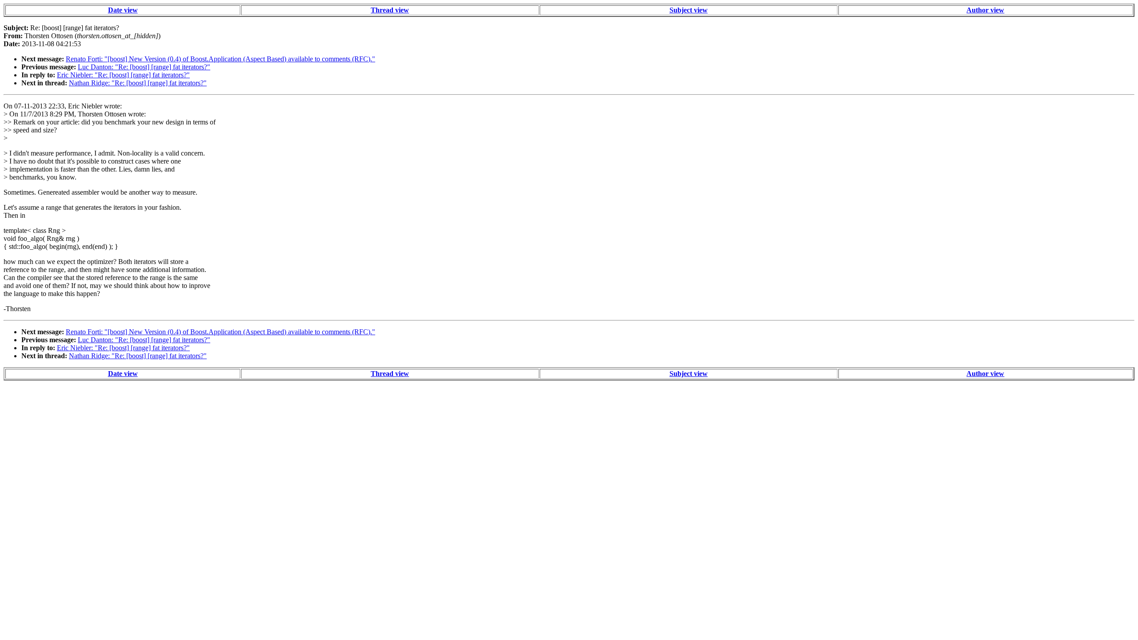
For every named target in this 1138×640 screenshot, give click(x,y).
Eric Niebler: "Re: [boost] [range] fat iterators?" (123, 75)
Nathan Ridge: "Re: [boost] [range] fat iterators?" (138, 83)
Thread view (390, 10)
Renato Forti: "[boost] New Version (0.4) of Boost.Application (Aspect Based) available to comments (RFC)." (220, 59)
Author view (985, 10)
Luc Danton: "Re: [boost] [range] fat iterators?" (144, 67)
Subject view (688, 10)
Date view (123, 10)
